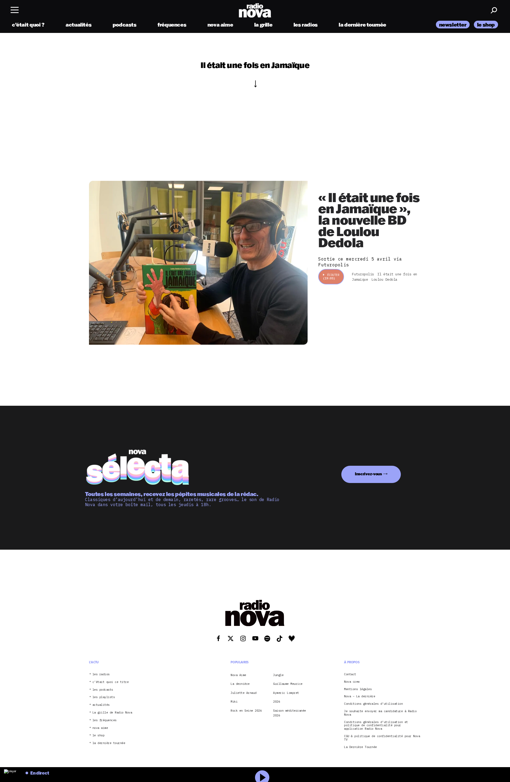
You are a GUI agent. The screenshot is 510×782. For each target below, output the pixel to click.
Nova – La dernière (359, 696)
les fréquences (104, 720)
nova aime (220, 24)
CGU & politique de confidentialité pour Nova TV (382, 737)
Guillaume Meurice (288, 684)
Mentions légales (358, 689)
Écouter (331, 276)
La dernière (240, 684)
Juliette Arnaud (244, 693)
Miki (234, 701)
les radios (306, 24)
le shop (486, 24)
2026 (276, 701)
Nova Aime (238, 675)
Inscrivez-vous (368, 473)
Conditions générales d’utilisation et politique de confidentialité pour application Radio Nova (376, 725)
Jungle (278, 675)
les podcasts (102, 689)
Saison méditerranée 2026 (289, 713)
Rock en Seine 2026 (246, 710)
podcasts (125, 24)
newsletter (452, 24)
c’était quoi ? (28, 24)
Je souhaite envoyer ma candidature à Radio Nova (380, 713)
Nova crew (352, 681)
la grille (263, 24)
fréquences (172, 24)
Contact (350, 674)
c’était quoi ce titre (110, 682)
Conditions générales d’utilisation (373, 704)
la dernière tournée (362, 24)
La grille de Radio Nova (112, 712)
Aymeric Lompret (286, 693)
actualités (78, 24)
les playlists (103, 697)
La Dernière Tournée (360, 747)
